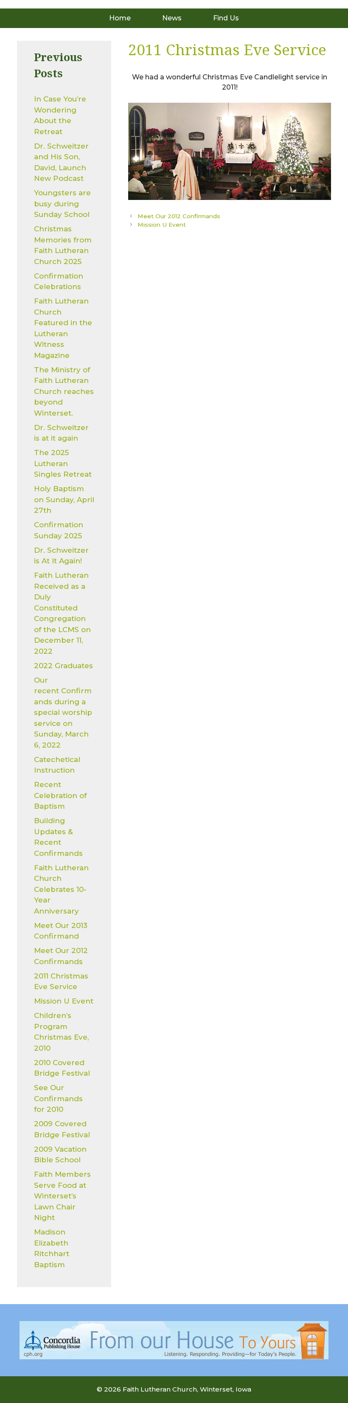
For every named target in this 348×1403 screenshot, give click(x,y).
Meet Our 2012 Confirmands (179, 216)
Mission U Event (162, 224)
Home (120, 18)
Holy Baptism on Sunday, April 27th (64, 499)
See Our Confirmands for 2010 (58, 1098)
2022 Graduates (63, 665)
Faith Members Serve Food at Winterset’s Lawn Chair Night (62, 1196)
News (172, 18)
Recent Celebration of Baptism (60, 795)
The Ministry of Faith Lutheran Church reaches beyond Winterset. (64, 391)
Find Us (226, 18)
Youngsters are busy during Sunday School (62, 203)
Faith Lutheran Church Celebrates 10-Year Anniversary (61, 889)
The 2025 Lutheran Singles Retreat (63, 463)
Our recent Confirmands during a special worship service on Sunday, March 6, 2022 (63, 712)
